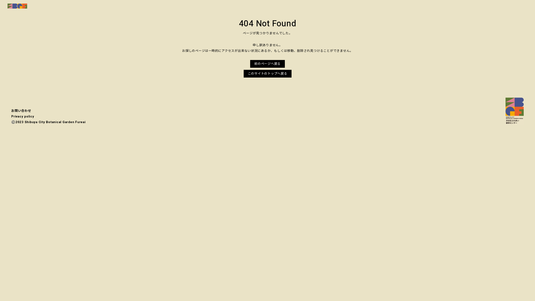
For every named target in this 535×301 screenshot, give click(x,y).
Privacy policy (22, 116)
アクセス (470, 6)
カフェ (433, 6)
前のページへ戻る (267, 63)
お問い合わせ (494, 6)
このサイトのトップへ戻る (267, 73)
